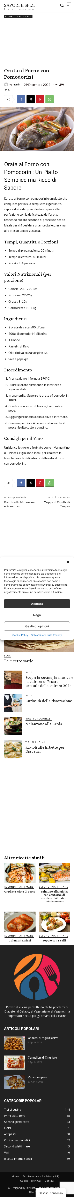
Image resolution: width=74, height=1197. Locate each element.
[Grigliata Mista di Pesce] (20, 873)
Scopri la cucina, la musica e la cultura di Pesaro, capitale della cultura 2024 (49, 681)
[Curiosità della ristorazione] (13, 703)
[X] (31, 99)
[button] (68, 562)
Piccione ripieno (38, 1077)
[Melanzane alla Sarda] (13, 726)
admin (17, 84)
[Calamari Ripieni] (20, 922)
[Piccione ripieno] (14, 1082)
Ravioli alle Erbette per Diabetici (44, 749)
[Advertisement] (37, 43)
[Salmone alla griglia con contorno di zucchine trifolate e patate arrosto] (54, 873)
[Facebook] (21, 99)
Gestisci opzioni (37, 626)
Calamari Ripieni (20, 940)
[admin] (6, 85)
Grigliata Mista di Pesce (19, 891)
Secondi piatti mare (18, 17)
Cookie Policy (20, 635)
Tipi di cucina (35, 742)
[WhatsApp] (49, 99)
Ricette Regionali (38, 718)
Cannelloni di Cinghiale (42, 1057)
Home (15, 1176)
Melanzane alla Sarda (43, 724)
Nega (37, 615)
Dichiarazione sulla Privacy (46, 635)
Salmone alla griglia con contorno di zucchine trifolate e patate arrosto (54, 896)
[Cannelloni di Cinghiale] (14, 1063)
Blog (7, 655)
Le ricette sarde (18, 660)
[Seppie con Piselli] (54, 922)
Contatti (49, 1180)
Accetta (37, 603)
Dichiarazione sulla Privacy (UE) (41, 1176)
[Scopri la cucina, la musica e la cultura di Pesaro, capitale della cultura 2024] (13, 680)
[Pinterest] (40, 99)
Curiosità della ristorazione (48, 700)
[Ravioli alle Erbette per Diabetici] (13, 749)
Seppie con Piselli (54, 940)
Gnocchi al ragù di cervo (43, 1038)
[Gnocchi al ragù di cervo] (14, 1043)
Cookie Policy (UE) (30, 1180)
